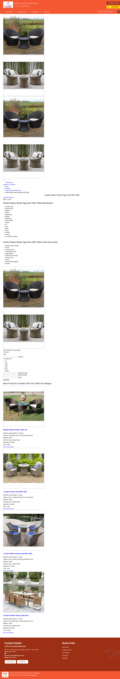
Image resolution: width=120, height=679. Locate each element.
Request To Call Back (9, 184)
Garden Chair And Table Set (13, 190)
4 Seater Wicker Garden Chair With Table (17, 554)
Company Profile (21, 11)
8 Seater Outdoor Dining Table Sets (15, 615)
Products (7, 188)
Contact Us (46, 11)
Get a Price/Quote (8, 197)
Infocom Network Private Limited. (29, 675)
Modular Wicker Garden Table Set (15, 430)
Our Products (34, 11)
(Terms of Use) (36, 673)
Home (7, 186)
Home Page (9, 11)
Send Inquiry (9, 182)
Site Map (64, 658)
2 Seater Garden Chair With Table (15, 492)
